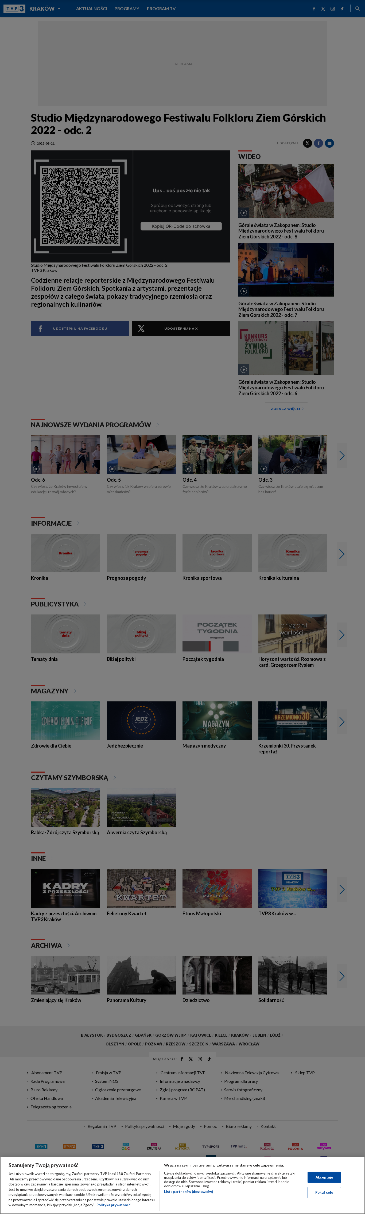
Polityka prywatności (113, 1205)
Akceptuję (324, 1177)
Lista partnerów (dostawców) (188, 1191)
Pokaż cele (324, 1192)
